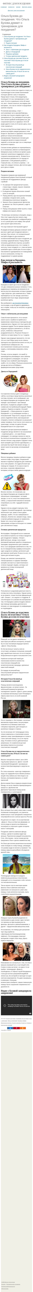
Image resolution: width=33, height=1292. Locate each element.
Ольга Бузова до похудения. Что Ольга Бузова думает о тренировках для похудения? (17, 38)
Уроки (18, 7)
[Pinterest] (16, 1028)
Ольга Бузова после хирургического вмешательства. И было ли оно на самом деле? (18, 71)
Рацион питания (11, 43)
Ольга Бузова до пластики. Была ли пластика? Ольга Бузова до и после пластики (16, 60)
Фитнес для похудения (16, 3)
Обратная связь (4, 1288)
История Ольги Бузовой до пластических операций (15, 66)
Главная (4, 7)
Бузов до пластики (16, 1023)
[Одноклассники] (23, 1028)
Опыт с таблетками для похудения (17, 50)
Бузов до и (23, 1023)
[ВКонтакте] (10, 1028)
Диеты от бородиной (12, 1020)
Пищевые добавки (12, 54)
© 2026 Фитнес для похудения (8, 1282)
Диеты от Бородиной (13, 52)
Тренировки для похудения (22, 1018)
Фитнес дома (27, 7)
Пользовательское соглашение (13, 1284)
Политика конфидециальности (8, 1286)
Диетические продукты (6, 1023)
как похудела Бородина (20, 303)
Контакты (3, 1284)
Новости (11, 7)
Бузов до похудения (10, 1018)
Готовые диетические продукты (16, 56)
